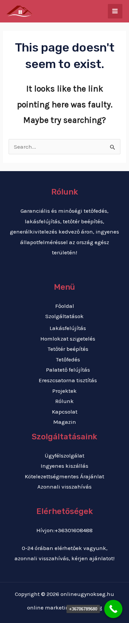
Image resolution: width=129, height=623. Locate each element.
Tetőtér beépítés (68, 349)
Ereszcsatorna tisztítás (68, 380)
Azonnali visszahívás (64, 486)
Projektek (64, 390)
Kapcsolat (64, 411)
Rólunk (64, 401)
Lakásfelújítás (68, 328)
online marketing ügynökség (64, 607)
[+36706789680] (113, 609)
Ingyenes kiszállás (64, 465)
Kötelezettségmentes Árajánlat (64, 476)
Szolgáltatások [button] (64, 316)
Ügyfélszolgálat (64, 455)
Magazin (64, 422)
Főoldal (64, 306)
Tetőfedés (68, 359)
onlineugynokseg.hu (87, 594)
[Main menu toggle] (115, 11)
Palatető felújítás (68, 369)
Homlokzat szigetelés (67, 338)
